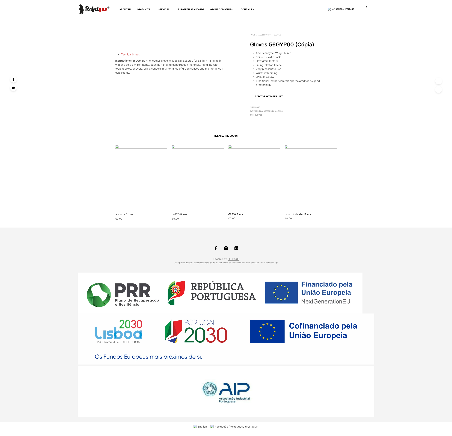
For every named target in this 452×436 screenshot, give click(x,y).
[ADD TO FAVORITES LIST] (141, 204)
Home (252, 35)
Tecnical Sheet (130, 54)
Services (163, 9)
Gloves (277, 35)
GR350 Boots (235, 214)
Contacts (247, 9)
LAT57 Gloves (179, 214)
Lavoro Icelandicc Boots (298, 214)
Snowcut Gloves (124, 214)
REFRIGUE (233, 259)
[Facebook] (13, 79)
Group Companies (221, 9)
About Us (125, 9)
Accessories (264, 35)
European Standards (190, 9)
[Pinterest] (13, 87)
